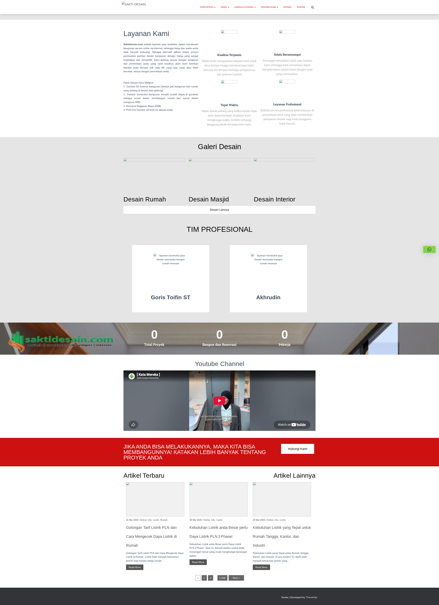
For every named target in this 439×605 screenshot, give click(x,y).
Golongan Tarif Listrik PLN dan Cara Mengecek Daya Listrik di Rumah (151, 536)
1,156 (222, 578)
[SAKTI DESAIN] (133, 7)
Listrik (156, 520)
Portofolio (207, 7)
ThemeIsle (311, 597)
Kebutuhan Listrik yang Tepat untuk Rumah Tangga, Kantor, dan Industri (282, 536)
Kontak (301, 7)
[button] (215, 7)
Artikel (287, 7)
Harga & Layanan (244, 7)
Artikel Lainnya (295, 475)
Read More (135, 567)
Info (150, 520)
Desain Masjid (209, 199)
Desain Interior (274, 199)
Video (224, 7)
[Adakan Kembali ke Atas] (432, 598)
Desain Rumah (144, 199)
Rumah (163, 520)
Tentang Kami (268, 7)
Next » (236, 578)
